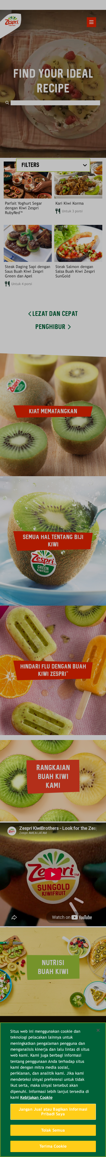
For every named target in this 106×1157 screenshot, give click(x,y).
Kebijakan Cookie (36, 1097)
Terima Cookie (53, 1146)
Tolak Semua (53, 1130)
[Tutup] (98, 1030)
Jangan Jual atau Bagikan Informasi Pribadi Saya (53, 1112)
